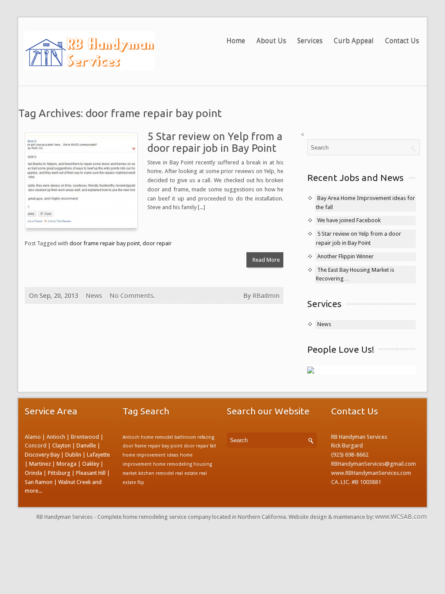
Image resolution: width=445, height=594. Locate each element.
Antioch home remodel (148, 437)
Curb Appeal (354, 41)
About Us (271, 41)
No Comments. (132, 296)
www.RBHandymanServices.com (371, 473)
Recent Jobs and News (355, 177)
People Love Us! (340, 349)
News (94, 296)
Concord (35, 445)
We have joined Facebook (349, 220)
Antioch (55, 437)
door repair (157, 243)
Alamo (33, 437)
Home (235, 41)
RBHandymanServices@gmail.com (373, 464)
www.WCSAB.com (401, 517)
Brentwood (85, 437)
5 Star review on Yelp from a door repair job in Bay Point (214, 142)
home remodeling (172, 464)
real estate (186, 473)
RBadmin (265, 296)
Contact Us (402, 41)
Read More (266, 260)
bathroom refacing (194, 437)
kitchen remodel (156, 473)
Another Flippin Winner (345, 256)
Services (309, 41)
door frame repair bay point (105, 243)
